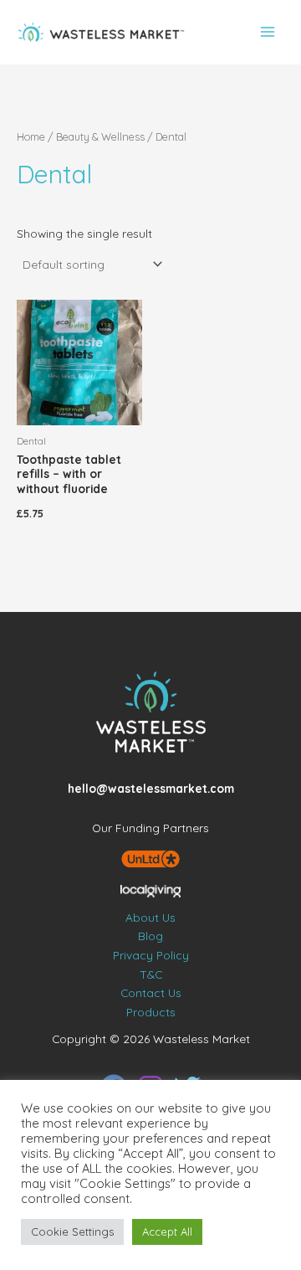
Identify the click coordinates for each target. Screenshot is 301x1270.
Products (151, 1012)
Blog (150, 935)
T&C (151, 974)
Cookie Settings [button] (72, 1231)
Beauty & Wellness (100, 136)
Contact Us (150, 992)
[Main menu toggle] (268, 32)
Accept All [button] (167, 1231)
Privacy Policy (151, 955)
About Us (150, 917)
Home (31, 136)
